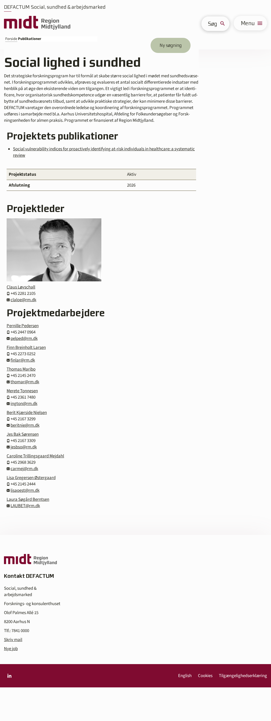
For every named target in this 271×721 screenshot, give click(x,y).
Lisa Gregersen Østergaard (31, 478)
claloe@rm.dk (23, 300)
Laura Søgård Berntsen (28, 499)
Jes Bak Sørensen (23, 434)
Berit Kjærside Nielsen (27, 412)
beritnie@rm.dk (25, 425)
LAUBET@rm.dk (25, 506)
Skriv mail (13, 640)
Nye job (11, 649)
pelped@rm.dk (24, 338)
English (185, 676)
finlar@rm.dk (23, 360)
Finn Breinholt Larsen (26, 347)
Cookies (205, 676)
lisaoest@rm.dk (25, 490)
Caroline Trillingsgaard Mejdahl (35, 456)
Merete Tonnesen (22, 391)
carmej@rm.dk (24, 469)
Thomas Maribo (21, 369)
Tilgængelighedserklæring (243, 676)
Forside (11, 39)
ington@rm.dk (24, 403)
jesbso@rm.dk (24, 447)
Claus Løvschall (21, 287)
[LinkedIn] (9, 675)
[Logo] (37, 23)
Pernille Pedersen (23, 326)
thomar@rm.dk (25, 382)
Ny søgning (171, 45)
